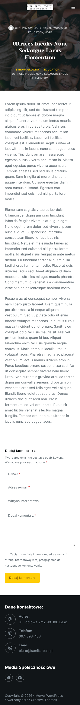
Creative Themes (44, 700)
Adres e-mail (19, 487)
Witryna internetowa (23, 501)
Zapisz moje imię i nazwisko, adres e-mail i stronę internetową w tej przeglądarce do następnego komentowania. (36, 560)
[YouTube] (20, 678)
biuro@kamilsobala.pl (36, 650)
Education (35, 32)
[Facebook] (9, 678)
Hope (48, 32)
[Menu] (73, 7)
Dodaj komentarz (22, 515)
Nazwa (14, 474)
